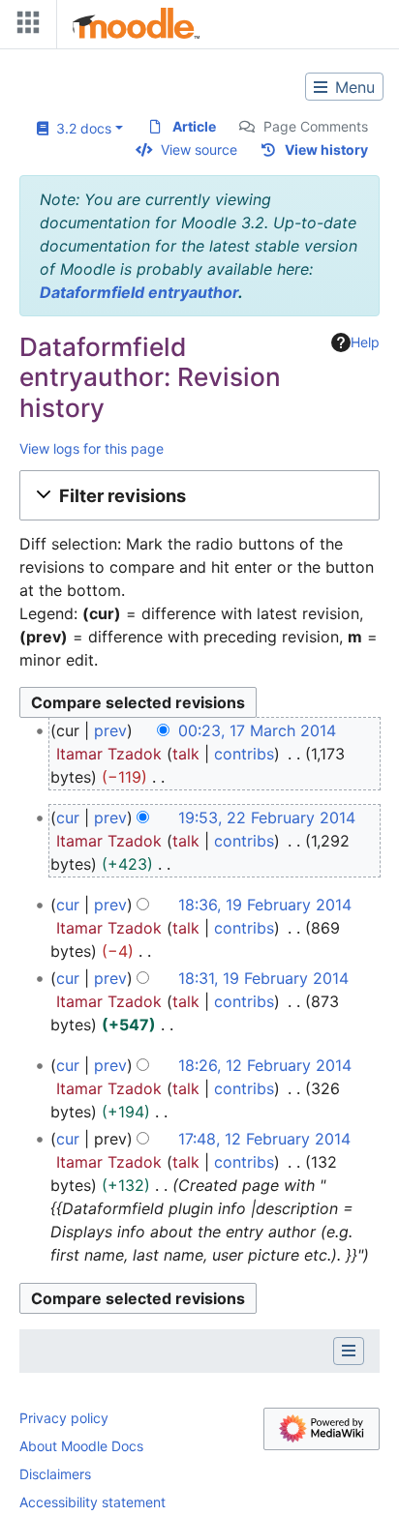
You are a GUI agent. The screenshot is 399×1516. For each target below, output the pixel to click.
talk (186, 753)
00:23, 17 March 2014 (257, 730)
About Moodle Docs (81, 1446)
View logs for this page (91, 448)
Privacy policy (63, 1418)
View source (199, 149)
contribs (244, 753)
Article (194, 126)
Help (365, 342)
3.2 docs (79, 128)
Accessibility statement (92, 1502)
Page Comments (315, 126)
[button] (199, 495)
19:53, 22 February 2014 (266, 817)
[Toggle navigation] (24, 26)
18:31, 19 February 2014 (263, 978)
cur (67, 817)
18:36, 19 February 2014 (265, 904)
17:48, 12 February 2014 (264, 1138)
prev (110, 730)
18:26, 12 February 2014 (265, 1065)
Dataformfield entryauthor (139, 292)
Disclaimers (55, 1474)
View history (326, 149)
